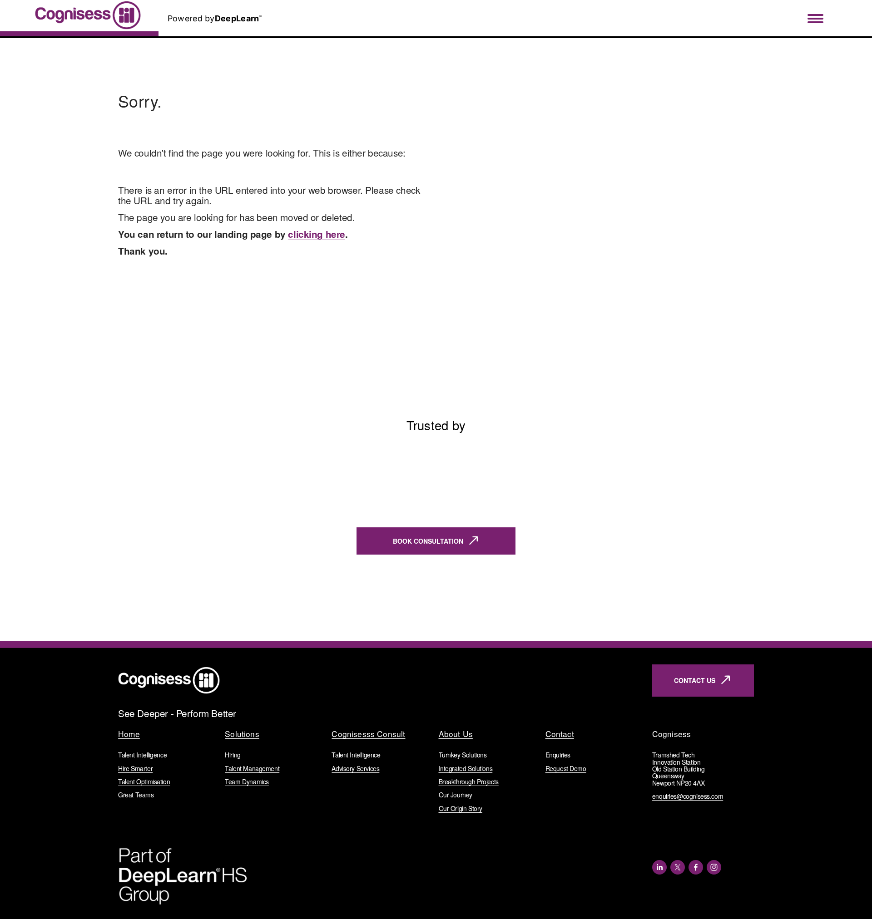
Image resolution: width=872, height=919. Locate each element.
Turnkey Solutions (463, 755)
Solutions (242, 734)
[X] (677, 867)
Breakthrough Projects (469, 781)
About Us (456, 734)
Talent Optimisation (144, 781)
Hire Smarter (135, 768)
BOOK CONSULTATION (428, 541)
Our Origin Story (460, 808)
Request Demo (565, 768)
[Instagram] (714, 867)
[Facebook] (696, 867)
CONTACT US (694, 680)
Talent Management (252, 768)
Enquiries (557, 755)
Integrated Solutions (466, 768)
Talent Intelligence (142, 755)
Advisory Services (355, 768)
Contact (559, 734)
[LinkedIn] (659, 867)
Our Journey (455, 794)
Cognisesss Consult (368, 734)
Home (129, 734)
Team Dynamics (247, 781)
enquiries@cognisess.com (687, 796)
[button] (738, 436)
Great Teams (136, 794)
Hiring (233, 755)
